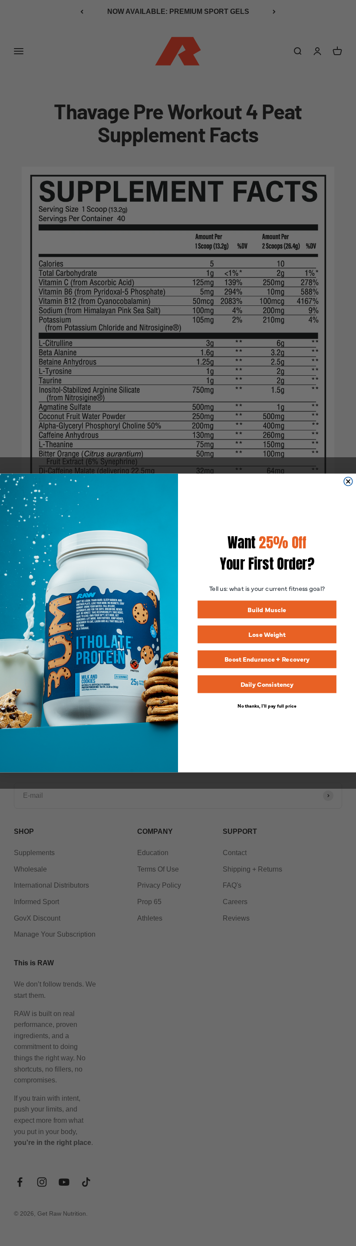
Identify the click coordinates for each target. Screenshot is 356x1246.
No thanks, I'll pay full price (266, 705)
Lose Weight (267, 634)
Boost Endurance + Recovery (267, 659)
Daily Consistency (267, 684)
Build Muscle (266, 609)
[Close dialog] (348, 481)
